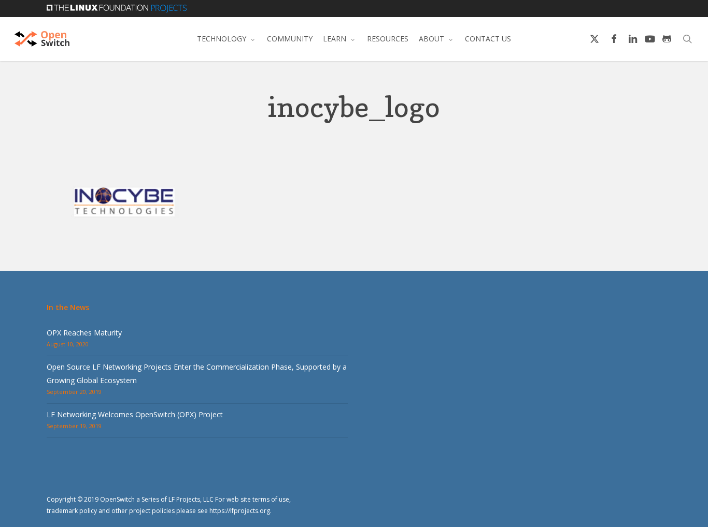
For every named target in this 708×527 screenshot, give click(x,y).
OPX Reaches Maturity (84, 333)
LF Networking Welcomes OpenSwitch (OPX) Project (135, 414)
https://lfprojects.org (239, 510)
